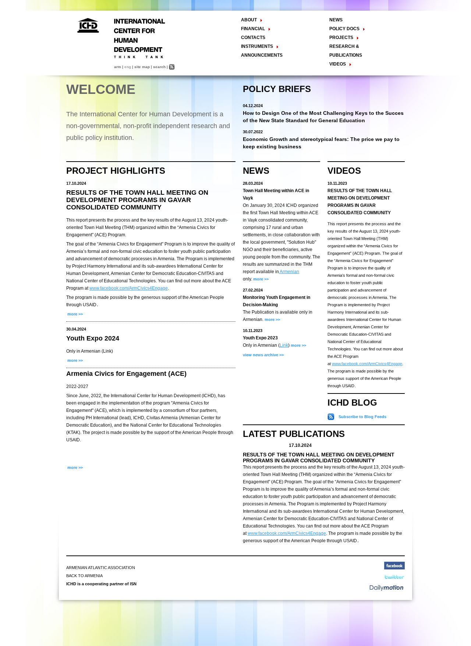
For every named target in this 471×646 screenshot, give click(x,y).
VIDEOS (344, 171)
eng (127, 67)
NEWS (336, 19)
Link (284, 345)
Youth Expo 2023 (260, 337)
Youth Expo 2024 (92, 338)
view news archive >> (263, 355)
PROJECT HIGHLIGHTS (115, 171)
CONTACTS (253, 37)
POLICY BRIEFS (277, 89)
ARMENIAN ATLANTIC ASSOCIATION (100, 567)
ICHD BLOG (352, 402)
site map (142, 67)
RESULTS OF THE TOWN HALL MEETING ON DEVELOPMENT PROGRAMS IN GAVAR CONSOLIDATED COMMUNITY (137, 200)
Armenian (289, 271)
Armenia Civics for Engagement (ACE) (126, 373)
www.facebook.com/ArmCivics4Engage (128, 288)
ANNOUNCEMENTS (262, 55)
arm (117, 67)
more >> (74, 314)
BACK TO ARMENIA (84, 575)
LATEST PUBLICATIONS (294, 434)
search (159, 67)
